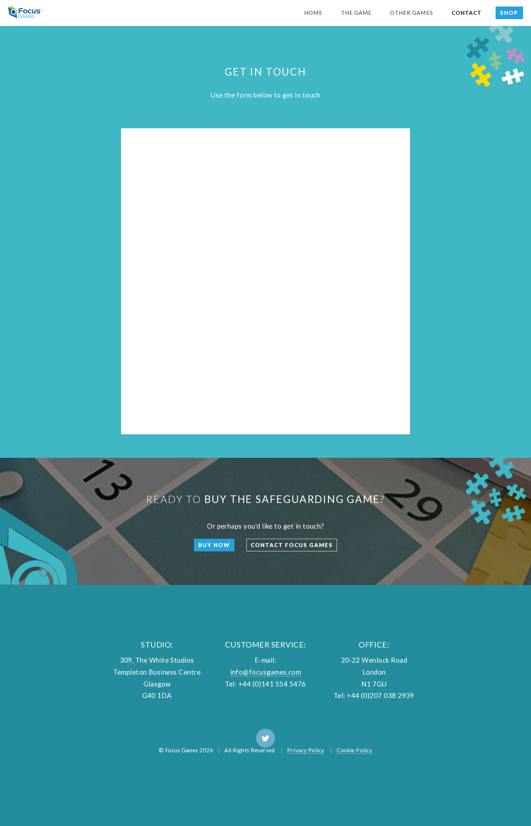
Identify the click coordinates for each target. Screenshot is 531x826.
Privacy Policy (305, 750)
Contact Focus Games (292, 545)
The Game (356, 12)
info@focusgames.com (265, 672)
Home (313, 12)
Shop (509, 12)
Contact (467, 12)
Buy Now (214, 545)
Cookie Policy (354, 750)
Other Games (411, 12)
